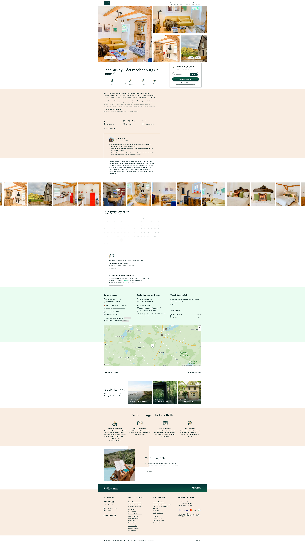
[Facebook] (107, 515)
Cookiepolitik (157, 523)
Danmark (118, 431)
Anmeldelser (132, 530)
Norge (112, 432)
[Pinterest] (110, 515)
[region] (152, 345)
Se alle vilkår (174, 304)
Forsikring (156, 516)
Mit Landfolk (132, 511)
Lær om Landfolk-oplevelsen (116, 285)
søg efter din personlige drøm (116, 396)
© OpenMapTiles (191, 365)
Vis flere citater (112, 268)
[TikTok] (112, 515)
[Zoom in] (199, 327)
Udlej (181, 4)
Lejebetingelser (158, 518)
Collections (131, 520)
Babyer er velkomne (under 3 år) (149, 308)
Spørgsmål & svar (112, 508)
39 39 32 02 (109, 502)
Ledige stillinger (158, 513)
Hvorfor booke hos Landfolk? (162, 504)
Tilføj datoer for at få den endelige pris (185, 84)
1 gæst (193, 74)
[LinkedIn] (115, 515)
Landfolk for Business (135, 514)
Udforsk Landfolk (136, 497)
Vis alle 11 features (109, 128)
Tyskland (122, 432)
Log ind (199, 4)
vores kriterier (149, 278)
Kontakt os (110, 510)
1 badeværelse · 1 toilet (113, 301)
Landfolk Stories (133, 516)
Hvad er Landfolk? (158, 502)
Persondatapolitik (158, 520)
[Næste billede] (201, 375)
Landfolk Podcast (133, 518)
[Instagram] (104, 515)
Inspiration (175, 4)
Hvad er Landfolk (186, 497)
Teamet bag (156, 510)
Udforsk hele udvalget (193, 372)
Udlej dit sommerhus (134, 502)
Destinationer (132, 523)
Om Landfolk (159, 497)
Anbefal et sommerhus (135, 504)
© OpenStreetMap (197, 365)
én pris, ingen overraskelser (130, 282)
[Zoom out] (199, 330)
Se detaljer (192, 69)
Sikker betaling (132, 526)
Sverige (117, 432)
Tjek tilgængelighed (185, 79)
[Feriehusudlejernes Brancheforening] (196, 488)
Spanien (109, 434)
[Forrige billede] (103, 375)
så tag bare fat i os (114, 440)
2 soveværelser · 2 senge (113, 299)
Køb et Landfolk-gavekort (161, 506)
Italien (124, 431)
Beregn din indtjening (134, 506)
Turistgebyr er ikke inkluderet (115, 308)
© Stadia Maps (185, 365)
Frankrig (107, 432)
